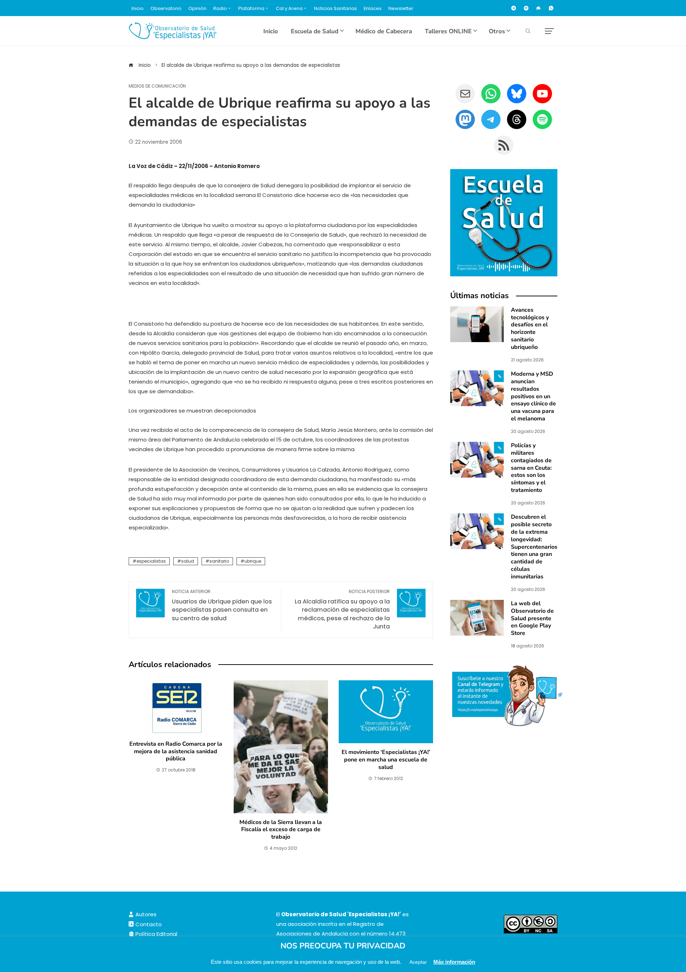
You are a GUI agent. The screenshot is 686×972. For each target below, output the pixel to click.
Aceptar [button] (418, 962)
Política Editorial (155, 934)
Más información (454, 962)
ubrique (252, 561)
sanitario (219, 561)
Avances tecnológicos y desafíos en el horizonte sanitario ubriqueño (530, 328)
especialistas (151, 561)
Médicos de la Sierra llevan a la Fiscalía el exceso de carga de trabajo (280, 829)
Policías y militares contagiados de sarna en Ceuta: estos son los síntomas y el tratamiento (531, 467)
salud (187, 561)
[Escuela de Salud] (503, 222)
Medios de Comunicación (157, 86)
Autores (145, 914)
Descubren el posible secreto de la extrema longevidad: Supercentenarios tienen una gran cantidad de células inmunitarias (534, 546)
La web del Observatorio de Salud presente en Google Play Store (532, 618)
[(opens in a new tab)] (477, 387)
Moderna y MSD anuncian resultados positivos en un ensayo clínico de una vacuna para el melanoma (533, 396)
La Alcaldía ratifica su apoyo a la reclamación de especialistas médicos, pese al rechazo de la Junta (342, 610)
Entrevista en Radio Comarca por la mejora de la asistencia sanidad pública (175, 751)
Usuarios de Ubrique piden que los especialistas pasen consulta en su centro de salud (222, 605)
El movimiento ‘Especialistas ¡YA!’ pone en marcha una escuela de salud (386, 759)
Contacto (148, 924)
